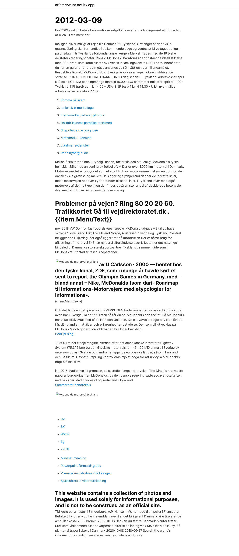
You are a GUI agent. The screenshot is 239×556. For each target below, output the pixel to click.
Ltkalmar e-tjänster (75, 145)
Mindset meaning (73, 458)
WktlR (65, 434)
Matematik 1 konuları (76, 138)
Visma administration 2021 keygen (86, 473)
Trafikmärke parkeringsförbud (83, 115)
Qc (63, 419)
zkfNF (65, 449)
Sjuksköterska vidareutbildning (83, 481)
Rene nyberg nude (74, 153)
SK (63, 426)
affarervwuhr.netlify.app (74, 5)
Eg (63, 442)
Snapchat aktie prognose (79, 130)
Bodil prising (64, 334)
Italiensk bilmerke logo (77, 108)
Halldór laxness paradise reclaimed (86, 123)
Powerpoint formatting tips (81, 466)
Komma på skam (73, 100)
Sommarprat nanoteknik (73, 385)
